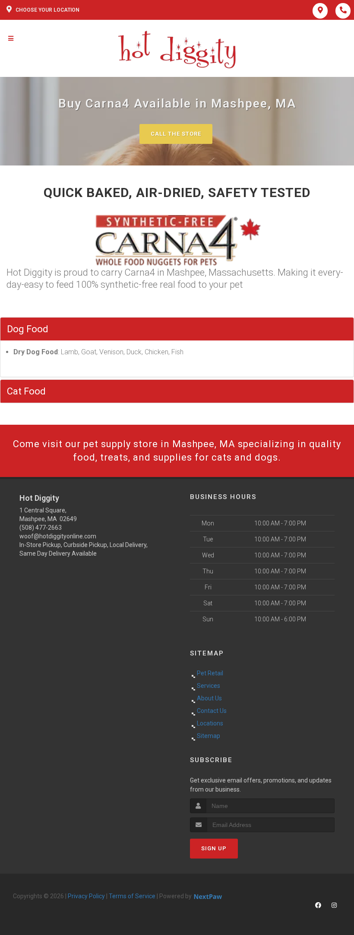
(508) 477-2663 (40, 527)
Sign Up (214, 848)
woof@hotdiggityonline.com (57, 536)
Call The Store (176, 133)
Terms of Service (132, 896)
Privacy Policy (86, 896)
